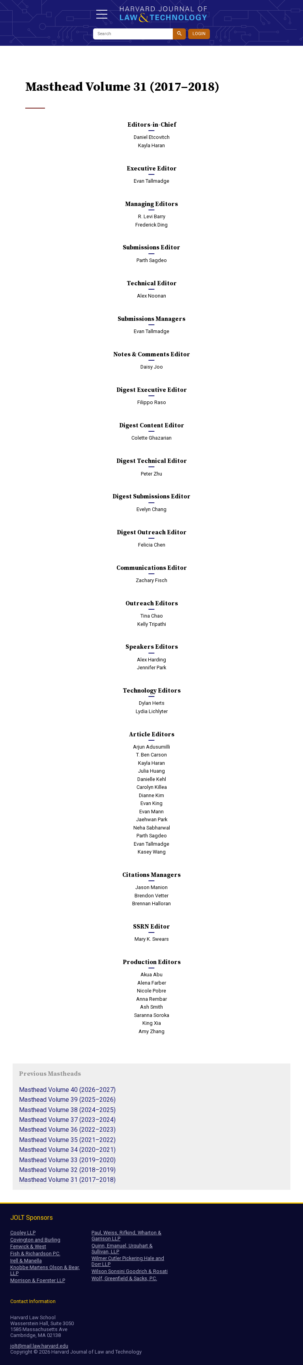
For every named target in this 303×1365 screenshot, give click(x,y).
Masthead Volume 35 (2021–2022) (67, 1140)
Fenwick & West (28, 1246)
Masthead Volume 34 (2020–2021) (67, 1149)
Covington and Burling (35, 1240)
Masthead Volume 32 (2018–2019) (67, 1170)
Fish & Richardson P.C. (35, 1253)
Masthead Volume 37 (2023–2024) (67, 1119)
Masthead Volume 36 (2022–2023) (67, 1129)
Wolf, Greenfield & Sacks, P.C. (124, 1278)
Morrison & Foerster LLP (37, 1280)
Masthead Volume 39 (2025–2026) (67, 1099)
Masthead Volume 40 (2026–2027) (67, 1089)
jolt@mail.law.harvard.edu (39, 1346)
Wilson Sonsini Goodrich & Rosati (130, 1271)
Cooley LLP (23, 1233)
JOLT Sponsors (31, 1217)
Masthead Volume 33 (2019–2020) (67, 1160)
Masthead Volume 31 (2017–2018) (67, 1179)
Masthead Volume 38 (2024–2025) (67, 1110)
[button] (101, 14)
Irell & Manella (26, 1261)
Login (199, 33)
